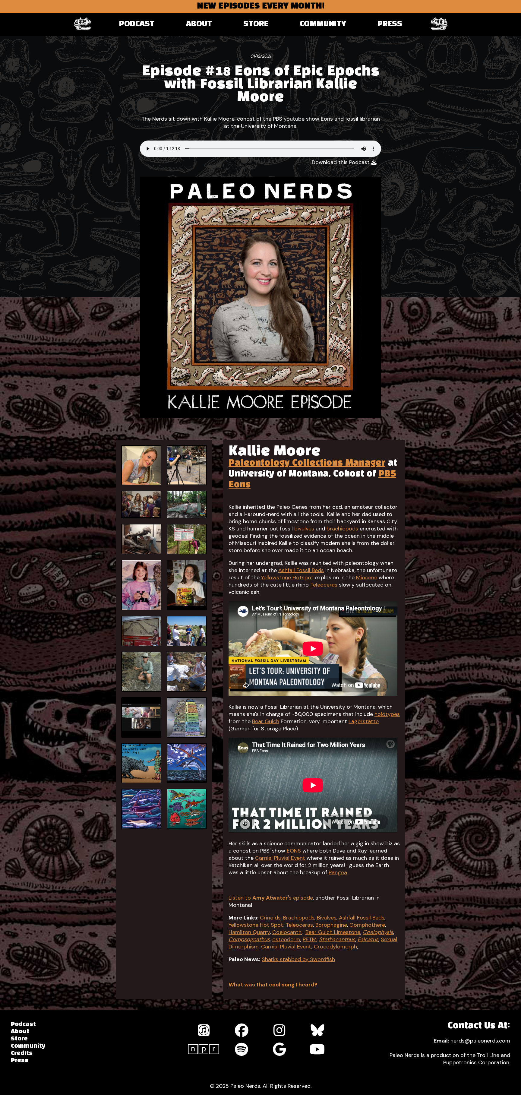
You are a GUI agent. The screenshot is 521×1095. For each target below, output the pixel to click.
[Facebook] (241, 1030)
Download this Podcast (341, 162)
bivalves (304, 528)
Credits (22, 1053)
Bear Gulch (265, 721)
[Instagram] (279, 1030)
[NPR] (203, 1049)
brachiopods (342, 528)
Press (389, 24)
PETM (310, 939)
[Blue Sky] (317, 1030)
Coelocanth (287, 932)
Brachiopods (298, 917)
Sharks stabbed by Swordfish (298, 959)
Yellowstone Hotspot (287, 577)
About (199, 24)
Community (323, 24)
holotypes (387, 714)
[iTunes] (203, 1030)
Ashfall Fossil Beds (301, 570)
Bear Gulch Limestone (332, 932)
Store (255, 24)
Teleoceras (323, 584)
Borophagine (331, 925)
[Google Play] (279, 1049)
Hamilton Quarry (249, 932)
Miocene (366, 577)
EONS (294, 850)
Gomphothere (367, 925)
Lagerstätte (364, 721)
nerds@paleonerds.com (480, 1040)
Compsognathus (249, 939)
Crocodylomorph (335, 946)
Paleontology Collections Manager (307, 463)
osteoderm (286, 939)
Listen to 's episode (271, 897)
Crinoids (270, 917)
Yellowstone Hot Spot (256, 925)
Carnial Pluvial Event (280, 858)
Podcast (137, 24)
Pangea (338, 872)
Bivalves (326, 917)
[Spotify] (241, 1049)
